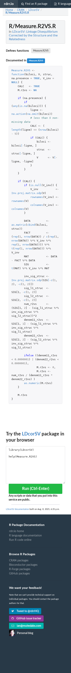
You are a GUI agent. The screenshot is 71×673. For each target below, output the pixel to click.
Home (9, 10)
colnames (36, 204)
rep (15, 236)
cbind (31, 224)
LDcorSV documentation (17, 509)
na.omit (32, 113)
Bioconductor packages (23, 565)
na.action (18, 113)
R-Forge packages (19, 569)
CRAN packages (18, 560)
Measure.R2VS (41, 50)
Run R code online (20, 540)
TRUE (37, 78)
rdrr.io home (16, 531)
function (17, 74)
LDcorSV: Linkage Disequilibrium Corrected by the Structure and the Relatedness (33, 35)
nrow (43, 129)
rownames (36, 197)
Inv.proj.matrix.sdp (26, 193)
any (15, 106)
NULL (14, 82)
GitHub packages (19, 573)
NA (35, 90)
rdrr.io (9, 4)
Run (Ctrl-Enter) (35, 489)
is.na (23, 106)
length (16, 129)
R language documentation (25, 535)
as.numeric (32, 383)
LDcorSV (31, 434)
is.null (35, 185)
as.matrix (18, 224)
